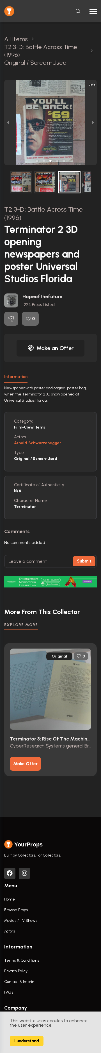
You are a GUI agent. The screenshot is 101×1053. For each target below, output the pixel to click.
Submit (84, 561)
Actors (9, 931)
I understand (26, 1040)
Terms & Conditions (21, 960)
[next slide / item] (93, 122)
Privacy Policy (15, 971)
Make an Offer (55, 348)
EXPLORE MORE (21, 624)
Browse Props (16, 910)
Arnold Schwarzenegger (37, 443)
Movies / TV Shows (20, 920)
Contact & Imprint (20, 981)
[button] (37, 161)
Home (9, 899)
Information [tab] (15, 376)
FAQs (8, 992)
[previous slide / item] (8, 122)
